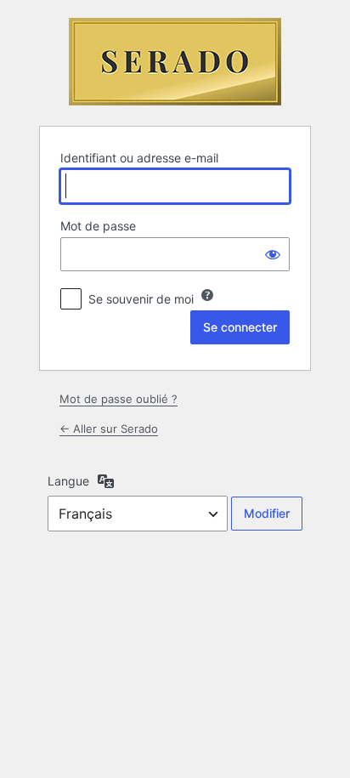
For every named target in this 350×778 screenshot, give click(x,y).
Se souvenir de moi (141, 299)
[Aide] (207, 295)
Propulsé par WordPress (175, 61)
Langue (68, 481)
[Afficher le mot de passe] (273, 254)
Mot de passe (98, 226)
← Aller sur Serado (108, 428)
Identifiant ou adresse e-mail (139, 157)
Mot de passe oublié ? (118, 399)
